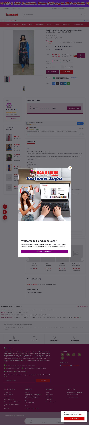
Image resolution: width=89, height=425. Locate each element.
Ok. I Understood (74, 418)
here (80, 414)
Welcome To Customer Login (44, 251)
